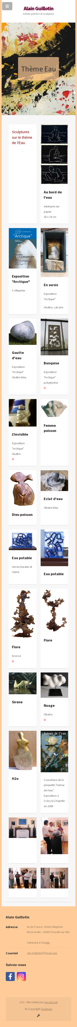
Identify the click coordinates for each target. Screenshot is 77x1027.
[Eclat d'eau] (54, 480)
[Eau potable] (23, 539)
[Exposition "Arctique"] (23, 248)
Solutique (46, 1009)
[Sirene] (23, 683)
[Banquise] (54, 337)
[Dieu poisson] (23, 488)
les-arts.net (50, 1002)
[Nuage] (54, 685)
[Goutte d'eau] (23, 332)
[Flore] (23, 614)
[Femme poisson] (54, 408)
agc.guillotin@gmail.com (42, 953)
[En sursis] (54, 252)
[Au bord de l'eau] (54, 154)
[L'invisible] (23, 413)
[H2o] (23, 751)
